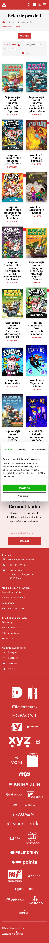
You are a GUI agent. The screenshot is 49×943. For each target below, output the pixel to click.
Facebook (13, 657)
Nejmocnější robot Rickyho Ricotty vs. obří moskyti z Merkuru (12, 329)
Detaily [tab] (22, 449)
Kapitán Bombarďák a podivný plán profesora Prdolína (12, 213)
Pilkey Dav (36, 283)
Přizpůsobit (22, 496)
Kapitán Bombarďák (12, 382)
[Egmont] (24, 715)
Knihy (11, 22)
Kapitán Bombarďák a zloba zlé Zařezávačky (12, 159)
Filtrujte (24, 35)
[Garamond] (24, 888)
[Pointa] (24, 862)
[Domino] (17, 692)
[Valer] (32, 692)
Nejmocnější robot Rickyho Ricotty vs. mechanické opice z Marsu (36, 104)
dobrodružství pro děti (11, 26)
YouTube (12, 663)
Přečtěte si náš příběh (13, 608)
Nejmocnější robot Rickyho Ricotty (12, 435)
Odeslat (24, 540)
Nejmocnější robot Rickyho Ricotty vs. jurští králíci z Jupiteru (12, 104)
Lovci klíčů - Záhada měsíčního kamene (36, 435)
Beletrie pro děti (25, 22)
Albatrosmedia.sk (10, 633)
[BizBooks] (24, 706)
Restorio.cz (7, 638)
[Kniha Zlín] (24, 784)
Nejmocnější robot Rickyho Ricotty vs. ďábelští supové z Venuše (36, 271)
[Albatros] (16, 727)
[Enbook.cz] (15, 900)
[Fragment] (24, 814)
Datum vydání (10, 44)
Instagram (13, 652)
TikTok (11, 669)
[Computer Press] (32, 760)
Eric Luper (36, 164)
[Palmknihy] (24, 852)
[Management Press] (24, 775)
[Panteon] (32, 838)
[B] (36, 135)
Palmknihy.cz (8, 622)
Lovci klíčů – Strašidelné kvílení (37, 210)
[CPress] (34, 875)
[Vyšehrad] (13, 795)
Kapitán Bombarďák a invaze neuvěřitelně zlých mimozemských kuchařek (12, 271)
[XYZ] (19, 742)
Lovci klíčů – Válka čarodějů (37, 158)
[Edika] (35, 824)
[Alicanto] (15, 824)
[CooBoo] (38, 742)
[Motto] (32, 727)
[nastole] (35, 795)
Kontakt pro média (11, 592)
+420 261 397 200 (17, 564)
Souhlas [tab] (8, 449)
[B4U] (24, 805)
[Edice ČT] (15, 838)
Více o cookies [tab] (39, 449)
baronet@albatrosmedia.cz (22, 559)
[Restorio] (35, 900)
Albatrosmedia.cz (10, 627)
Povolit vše (24, 488)
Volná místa (8, 602)
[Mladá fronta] (14, 875)
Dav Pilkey (12, 115)
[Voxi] (16, 760)
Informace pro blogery (13, 597)
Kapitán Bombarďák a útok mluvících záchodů (36, 328)
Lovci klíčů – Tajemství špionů (37, 383)
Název (7, 48)
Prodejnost (30, 44)
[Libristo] (24, 912)
